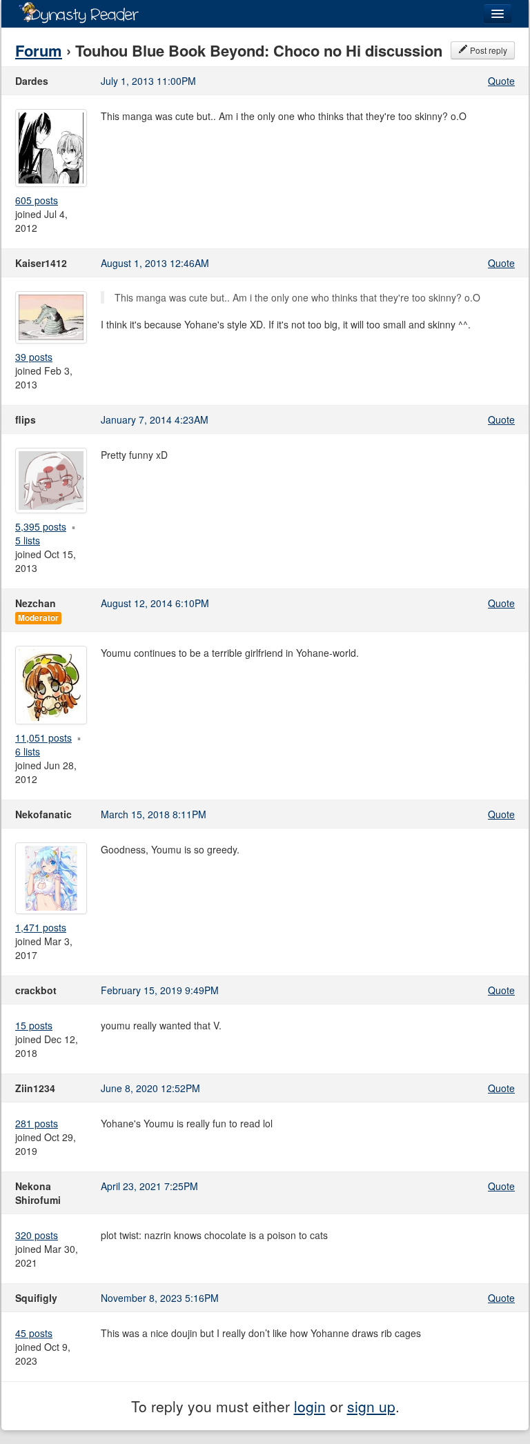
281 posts (36, 1123)
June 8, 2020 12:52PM (150, 1088)
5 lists (27, 540)
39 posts (33, 357)
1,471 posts (40, 927)
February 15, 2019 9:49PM (160, 990)
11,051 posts (43, 737)
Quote (501, 81)
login (310, 1406)
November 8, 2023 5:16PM (160, 1298)
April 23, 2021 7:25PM (149, 1186)
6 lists (27, 751)
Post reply (487, 50)
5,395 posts (40, 526)
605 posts (36, 200)
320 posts (36, 1235)
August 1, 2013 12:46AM (155, 263)
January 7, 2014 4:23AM (154, 419)
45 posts (33, 1333)
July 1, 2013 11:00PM (148, 81)
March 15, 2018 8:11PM (153, 814)
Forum (38, 50)
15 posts (33, 1025)
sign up (371, 1406)
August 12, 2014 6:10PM (155, 603)
